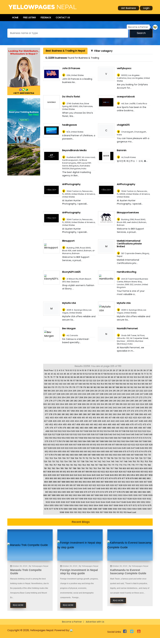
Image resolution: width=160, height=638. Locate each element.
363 (94, 410)
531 (71, 434)
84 (75, 377)
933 (142, 485)
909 (45, 485)
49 (77, 373)
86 (81, 377)
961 (46, 491)
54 (93, 373)
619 (120, 444)
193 (135, 387)
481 (73, 427)
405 (61, 417)
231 (71, 394)
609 (84, 444)
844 (89, 475)
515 (112, 431)
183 (98, 387)
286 (93, 400)
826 (121, 471)
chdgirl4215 (123, 124)
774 (125, 464)
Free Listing (29, 17)
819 (90, 471)
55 (96, 373)
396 (128, 414)
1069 (121, 505)
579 (63, 441)
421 (126, 417)
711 (83, 458)
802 (133, 468)
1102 (80, 512)
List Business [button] (128, 8)
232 (75, 394)
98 (118, 377)
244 (128, 394)
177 (77, 387)
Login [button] (146, 8)
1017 (77, 498)
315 (106, 404)
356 (64, 410)
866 (77, 478)
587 (97, 441)
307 (75, 404)
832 (146, 471)
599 (149, 441)
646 (128, 448)
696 (128, 454)
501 (55, 431)
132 (127, 380)
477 (55, 427)
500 (52, 431)
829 (134, 471)
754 (150, 461)
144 (64, 383)
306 (71, 404)
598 (145, 441)
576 (50, 441)
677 (46, 454)
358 (73, 410)
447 (136, 421)
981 (131, 491)
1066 (106, 505)
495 (136, 427)
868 (86, 478)
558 (81, 437)
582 (76, 441)
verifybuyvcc (124, 68)
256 (72, 397)
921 (90, 485)
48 (74, 373)
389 (98, 414)
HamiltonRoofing (126, 271)
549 (150, 434)
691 (106, 454)
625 (146, 444)
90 (93, 377)
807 (45, 471)
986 (45, 495)
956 (133, 488)
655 (60, 451)
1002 (115, 495)
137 (146, 380)
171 (56, 387)
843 (85, 475)
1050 (134, 502)
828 (129, 471)
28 (120, 370)
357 (68, 410)
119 (80, 380)
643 (115, 448)
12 (75, 370)
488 (104, 427)
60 (111, 373)
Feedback (46, 17)
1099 (67, 512)
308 (79, 404)
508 (86, 431)
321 (129, 404)
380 (59, 414)
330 (58, 407)
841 (76, 475)
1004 (125, 495)
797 (112, 468)
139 (45, 383)
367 (111, 410)
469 (127, 424)
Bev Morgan (69, 328)
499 (47, 431)
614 (102, 444)
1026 (120, 498)
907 (145, 481)
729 (45, 461)
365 (103, 410)
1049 (128, 502)
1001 (110, 495)
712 (86, 458)
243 (123, 394)
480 (69, 427)
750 (134, 461)
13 (78, 370)
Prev (51, 370)
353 (51, 410)
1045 (108, 502)
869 (90, 478)
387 (89, 414)
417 (110, 417)
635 (80, 448)
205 (74, 390)
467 (118, 424)
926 (112, 485)
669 (120, 451)
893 (85, 481)
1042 (92, 502)
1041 (88, 502)
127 (109, 380)
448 (141, 421)
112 (58, 380)
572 (140, 437)
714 (94, 458)
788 (74, 468)
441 (108, 421)
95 (109, 377)
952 (115, 488)
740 (91, 461)
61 (114, 373)
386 (85, 414)
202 (61, 390)
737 (78, 461)
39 (45, 373)
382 (67, 414)
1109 (110, 512)
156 (109, 383)
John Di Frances (71, 68)
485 (91, 427)
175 (70, 387)
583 (80, 441)
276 (50, 400)
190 (125, 387)
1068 (116, 505)
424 (140, 417)
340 (102, 407)
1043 (97, 502)
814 (72, 471)
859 (47, 478)
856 (142, 475)
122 (90, 380)
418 (113, 417)
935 (151, 485)
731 (53, 461)
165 (143, 383)
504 (69, 431)
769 (105, 464)
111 (56, 380)
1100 (71, 512)
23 (104, 370)
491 (117, 427)
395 (123, 414)
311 (91, 404)
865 (73, 478)
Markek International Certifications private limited (129, 243)
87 (84, 377)
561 (93, 437)
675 (145, 451)
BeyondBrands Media (74, 150)
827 (125, 471)
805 (146, 468)
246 (137, 394)
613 (98, 444)
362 (90, 410)
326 (151, 404)
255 (68, 397)
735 (70, 461)
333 (71, 407)
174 (66, 387)
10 (71, 370)
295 (132, 400)
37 (147, 370)
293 (123, 400)
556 (72, 437)
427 (46, 421)
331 (62, 407)
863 (64, 478)
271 (136, 397)
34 (138, 370)
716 (101, 458)
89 (90, 377)
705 (59, 458)
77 (54, 377)
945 (85, 488)
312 (94, 404)
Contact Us (63, 17)
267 (120, 397)
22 (101, 370)
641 (106, 448)
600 (45, 444)
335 (80, 407)
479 (64, 427)
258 (81, 397)
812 (64, 471)
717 (104, 458)
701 (149, 454)
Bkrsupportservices (128, 212)
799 (120, 468)
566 (116, 437)
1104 (88, 512)
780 (149, 464)
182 (95, 387)
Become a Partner (72, 621)
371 (128, 410)
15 (83, 370)
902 (123, 481)
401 (149, 414)
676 (149, 451)
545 (132, 434)
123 (94, 380)
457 (74, 424)
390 (102, 414)
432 (68, 421)
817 (83, 471)
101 (128, 377)
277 (55, 400)
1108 (106, 512)
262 (98, 397)
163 (135, 383)
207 (83, 390)
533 (79, 434)
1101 (75, 512)
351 (150, 407)
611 (91, 444)
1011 (50, 498)
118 (77, 380)
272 (140, 397)
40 (49, 373)
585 (89, 441)
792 (90, 468)
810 (57, 471)
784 (58, 468)
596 (136, 441)
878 (128, 478)
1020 (90, 498)
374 (141, 410)
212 (102, 390)
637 (88, 448)
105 (143, 377)
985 (149, 491)
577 (55, 441)
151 (91, 383)
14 (80, 370)
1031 (144, 498)
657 (68, 451)
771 (112, 464)
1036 (63, 502)
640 (102, 448)
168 (45, 387)
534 (84, 434)
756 (51, 464)
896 (98, 481)
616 (109, 444)
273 (145, 397)
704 (55, 458)
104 (139, 377)
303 (57, 404)
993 (75, 495)
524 (149, 431)
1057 (61, 505)
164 (139, 383)
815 (76, 471)
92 (99, 377)
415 (102, 417)
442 (113, 421)
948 (98, 488)
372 (132, 410)
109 (49, 380)
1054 (46, 505)
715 (97, 458)
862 (60, 478)
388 (93, 414)
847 (103, 475)
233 (80, 394)
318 (117, 404)
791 (86, 468)
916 (71, 485)
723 (128, 458)
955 (129, 488)
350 (146, 407)
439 (99, 421)
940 (63, 488)
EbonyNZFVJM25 (71, 271)
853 (129, 475)
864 (68, 478)
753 (146, 461)
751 (138, 461)
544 (128, 434)
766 (92, 464)
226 (50, 394)
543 (123, 434)
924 (103, 485)
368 (116, 410)
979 (123, 491)
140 (49, 383)
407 (70, 417)
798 (116, 468)
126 (106, 380)
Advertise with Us (95, 621)
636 (84, 448)
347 (133, 407)
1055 (51, 505)
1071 (130, 505)
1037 (68, 502)
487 (100, 427)
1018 (81, 498)
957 (137, 488)
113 (61, 380)
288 (102, 400)
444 (122, 421)
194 (139, 387)
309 (84, 404)
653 (51, 451)
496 (140, 427)
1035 (58, 502)
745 (112, 461)
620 (125, 444)
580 (67, 441)
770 (109, 464)
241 (114, 394)
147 (76, 383)
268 (124, 397)
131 (124, 380)
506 (77, 431)
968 (77, 491)
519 (127, 431)
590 (110, 441)
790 (83, 468)
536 (93, 434)
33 (135, 370)
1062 (86, 505)
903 (128, 481)
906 (141, 481)
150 (87, 383)
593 (123, 441)
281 (71, 400)
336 (84, 407)
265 (111, 397)
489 (109, 427)
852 (124, 475)
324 (142, 404)
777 (137, 464)
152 (94, 383)
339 (97, 407)
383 (71, 414)
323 (137, 404)
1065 (101, 505)
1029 (134, 498)
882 (144, 478)
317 (113, 404)
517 (120, 431)
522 (140, 431)
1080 (65, 508)
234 (84, 394)
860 (51, 478)
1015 (68, 498)
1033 (48, 502)
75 (48, 377)
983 (140, 491)
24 (107, 370)
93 (102, 377)
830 (138, 471)
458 (78, 424)
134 (135, 380)
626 (151, 444)
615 (106, 444)
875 (115, 478)
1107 (101, 512)
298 (145, 400)
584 (84, 441)
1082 (75, 508)
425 (144, 417)
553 (59, 437)
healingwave (69, 124)
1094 (134, 508)
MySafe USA (69, 303)
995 (84, 495)
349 (142, 407)
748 (125, 461)
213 (106, 390)
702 (47, 458)
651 (150, 448)
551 (50, 437)
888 (63, 481)
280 (67, 400)
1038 (73, 502)
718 (108, 458)
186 (110, 387)
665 (103, 451)
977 (114, 491)
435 (81, 421)
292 (119, 400)
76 (51, 377)
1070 (126, 505)
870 (94, 478)
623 (137, 444)
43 (58, 373)
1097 (149, 508)
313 (98, 404)
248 (146, 394)
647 (133, 448)
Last (134, 512)
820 (95, 471)
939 (58, 488)
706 (64, 458)
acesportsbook (126, 96)
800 (124, 468)
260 (90, 397)
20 (95, 370)
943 (76, 488)
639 (97, 448)
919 (82, 485)
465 (109, 424)
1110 (114, 512)
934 (146, 485)
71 (145, 373)
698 (137, 454)
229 (63, 394)
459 (83, 424)
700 (145, 454)
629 (54, 448)
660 (81, 451)
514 (109, 431)
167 (150, 383)
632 (67, 448)
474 (149, 424)
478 (60, 427)
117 (74, 380)
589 (106, 441)
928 (120, 485)
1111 (118, 512)
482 (77, 427)
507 (82, 431)
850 (116, 475)
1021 (95, 498)
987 (49, 495)
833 (150, 471)
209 (92, 390)
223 (146, 390)
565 (111, 437)
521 (135, 431)
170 (52, 387)
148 (80, 383)
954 (124, 488)
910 (49, 485)
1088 (105, 508)
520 (132, 431)
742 (99, 461)
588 (102, 441)
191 (128, 387)
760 (67, 464)
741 (95, 461)
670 (124, 451)
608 (79, 444)
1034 (53, 502)
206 (79, 390)
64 (123, 373)
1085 (90, 508)
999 (101, 495)
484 (86, 427)
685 (81, 454)
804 (141, 468)
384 (76, 414)
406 (66, 417)
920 (86, 485)
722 (123, 458)
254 (64, 397)
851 (120, 475)
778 (141, 464)
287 (97, 400)
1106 (97, 512)
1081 (70, 508)
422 (130, 417)
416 (106, 417)
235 (88, 394)
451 (46, 424)
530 (67, 434)
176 (73, 387)
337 (88, 407)
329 (54, 407)
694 (119, 454)
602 (53, 444)
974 (102, 491)
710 (80, 458)
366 (107, 410)
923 (99, 485)
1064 (96, 505)
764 (84, 464)
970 (86, 491)
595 (132, 441)
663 (94, 451)
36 (144, 370)
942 (71, 488)
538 (101, 434)
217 (121, 390)
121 (87, 380)
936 (45, 488)
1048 (123, 502)
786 (66, 468)
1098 (62, 512)
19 (93, 370)
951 (111, 488)
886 (55, 481)
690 (102, 454)
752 (142, 461)
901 (119, 481)
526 (50, 434)
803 (137, 468)
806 (150, 468)
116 (71, 380)
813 (68, 471)
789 (78, 468)
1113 (125, 512)
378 (50, 414)
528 (58, 434)
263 (102, 397)
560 (90, 437)
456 (69, 424)
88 (87, 377)
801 (128, 468)
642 (110, 448)
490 (113, 427)
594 (128, 441)
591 (114, 441)
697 (132, 454)
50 (81, 373)
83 (72, 377)
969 (81, 491)
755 (46, 464)
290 (110, 400)
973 (98, 491)
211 (99, 390)
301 (49, 404)
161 (128, 383)
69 (139, 373)
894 (89, 481)
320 (125, 404)
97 (115, 377)
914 (63, 485)
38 (150, 370)
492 (122, 427)
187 (113, 387)
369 (120, 410)
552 (55, 437)
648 (137, 448)
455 (65, 424)
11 (73, 370)
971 (89, 491)
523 (144, 431)
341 (106, 407)
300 (45, 404)
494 (131, 427)
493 (126, 427)
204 (70, 390)
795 (103, 468)
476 (51, 427)
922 (94, 485)
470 (132, 424)
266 (116, 397)
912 (56, 485)
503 (64, 431)
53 (89, 373)
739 (87, 461)
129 (117, 380)
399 (141, 414)
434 (77, 421)
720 (116, 458)
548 (146, 434)
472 (140, 424)
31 (129, 370)
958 (142, 488)
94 (105, 377)
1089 (110, 508)
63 (120, 373)
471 (136, 424)
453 (56, 424)
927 (116, 485)
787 (70, 468)
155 (106, 383)
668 (116, 451)
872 (102, 478)
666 (107, 451)
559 (85, 437)
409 (79, 417)
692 (110, 454)
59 (108, 373)
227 (54, 394)
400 (145, 414)
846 (98, 475)
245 (133, 394)
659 (77, 451)
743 (103, 461)
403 (52, 417)
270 (133, 397)
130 (120, 380)
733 (61, 461)
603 (57, 444)
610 (87, 444)
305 (66, 404)
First (46, 370)
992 (70, 495)
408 (74, 417)
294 (128, 400)
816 (79, 471)
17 (88, 370)
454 (60, 424)
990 (62, 495)
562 (98, 437)
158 (117, 383)
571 (136, 437)
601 (49, 444)
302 (53, 404)
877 (123, 478)
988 (54, 495)
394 (119, 414)
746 (117, 461)
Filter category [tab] (102, 51)
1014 (64, 498)
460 (87, 424)
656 (64, 451)
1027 (124, 498)
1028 (129, 498)
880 (136, 478)
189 (121, 387)
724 (132, 458)
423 (135, 417)
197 (150, 387)
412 (90, 417)
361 (85, 410)
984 (144, 491)
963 (55, 491)
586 (93, 441)
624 (142, 444)
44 (61, 373)
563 (102, 437)
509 (90, 431)
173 (62, 387)
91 (97, 377)
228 (58, 394)
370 (124, 410)
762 (75, 464)
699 (141, 454)
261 (93, 397)
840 (72, 475)
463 (100, 424)
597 (140, 441)
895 (94, 481)
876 (119, 478)
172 (59, 387)
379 (55, 414)
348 (137, 407)
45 (64, 373)
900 (115, 481)
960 (150, 488)
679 (55, 454)
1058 (66, 505)
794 (99, 468)
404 (56, 417)
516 (116, 431)
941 (67, 488)
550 (47, 437)
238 (101, 394)
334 (76, 407)
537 (97, 434)
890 (72, 481)
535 (88, 434)
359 (77, 410)
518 (123, 431)
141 (53, 383)
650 (146, 448)
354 (55, 410)
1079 (61, 508)
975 (106, 491)
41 (52, 373)
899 (111, 481)
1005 (130, 495)
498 (149, 427)
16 (85, 370)
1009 (150, 495)
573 (145, 437)
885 (50, 481)
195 (143, 387)
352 (46, 410)
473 (144, 424)
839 (67, 475)
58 (105, 373)
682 (67, 454)
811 (61, 471)
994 (79, 495)
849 (112, 475)
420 (122, 417)
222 (141, 390)
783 (53, 468)
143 (60, 383)
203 (66, 390)
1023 (104, 498)
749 (130, 461)
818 (87, 471)
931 (133, 485)
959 (146, 488)
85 (78, 377)
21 (98, 370)
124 (98, 380)
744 (108, 461)
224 (150, 390)
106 (146, 377)
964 (60, 491)
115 (68, 380)
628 (50, 448)
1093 (129, 508)
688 (94, 454)
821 (99, 471)
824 (112, 471)
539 (106, 434)
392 (110, 414)
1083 (80, 508)
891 (76, 481)
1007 (140, 495)
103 (135, 377)
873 (106, 478)
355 (60, 410)
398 (136, 414)
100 (124, 377)
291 (114, 400)
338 (93, 407)
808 (49, 471)
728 (149, 458)
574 (149, 437)
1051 (138, 502)
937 (49, 488)
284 (84, 400)
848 (107, 475)
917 (74, 485)
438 (95, 421)
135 (139, 380)
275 (46, 400)
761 (71, 464)
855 (138, 475)
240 (110, 394)
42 (54, 373)
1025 (114, 498)
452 (51, 424)
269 (128, 397)
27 (117, 370)
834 (45, 475)
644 (119, 448)
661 (85, 451)
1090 (115, 508)
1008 (145, 495)
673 (136, 451)
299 (149, 400)
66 (130, 373)
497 (144, 427)
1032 (149, 498)
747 (121, 461)
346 (128, 407)
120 (83, 380)
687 (89, 454)
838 (63, 475)
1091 (120, 508)
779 (145, 464)
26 (114, 370)
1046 (113, 502)
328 (50, 407)
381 (63, 414)
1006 (135, 495)
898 (107, 481)
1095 (139, 508)
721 (119, 458)
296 (136, 400)
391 (106, 414)
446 (132, 421)
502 (60, 431)
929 (125, 485)
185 (106, 387)
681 (63, 454)
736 (74, 461)
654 (55, 451)
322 (133, 404)
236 (93, 394)
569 (128, 437)
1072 (135, 505)
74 (45, 377)
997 (92, 495)
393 (115, 414)
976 (110, 491)
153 (98, 383)
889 (68, 481)
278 (59, 400)
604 (62, 444)
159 (120, 383)
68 (136, 373)
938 (54, 488)
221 (137, 390)
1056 (56, 505)
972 (93, 491)
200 (53, 390)
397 (132, 414)
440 (104, 421)
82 (69, 377)
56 (99, 373)
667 (111, 451)
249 (150, 394)
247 (141, 394)
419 (117, 417)
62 (117, 373)
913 (59, 485)
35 (141, 370)
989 (58, 495)
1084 (85, 508)
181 (91, 387)
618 (117, 444)
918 (78, 485)
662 (90, 451)
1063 (91, 505)
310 (87, 404)
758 (59, 464)
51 (84, 373)
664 (98, 451)
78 (57, 377)
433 (72, 421)
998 (97, 495)
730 (49, 461)
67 (133, 373)
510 (94, 431)
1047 (118, 502)
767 (96, 464)
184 (102, 387)
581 (71, 441)
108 (45, 380)
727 (145, 458)
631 (62, 448)
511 (98, 431)
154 (102, 383)
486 (95, 427)
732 (57, 461)
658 (73, 451)
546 (137, 434)
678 (51, 454)
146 (72, 383)
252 (55, 397)
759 (63, 464)
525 (45, 434)
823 (107, 471)
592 (119, 441)
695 (124, 454)
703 (51, 458)
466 (114, 424)
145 (68, 383)
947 (94, 488)
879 (132, 478)
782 (49, 468)
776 (133, 464)
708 (72, 458)
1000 (106, 495)
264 (107, 397)
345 (124, 407)
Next (129, 512)
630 (58, 448)
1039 (78, 502)
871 (98, 478)
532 (75, 434)
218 (125, 390)
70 (142, 373)
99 (121, 377)
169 (49, 387)
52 (86, 373)
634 (76, 448)
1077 (51, 508)
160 (124, 383)
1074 (144, 505)
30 (126, 370)
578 (59, 441)
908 (150, 481)
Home (15, 17)
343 (115, 407)
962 (51, 491)
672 (132, 451)
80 (63, 377)
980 (127, 491)
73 (150, 373)
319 (120, 404)
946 (89, 488)
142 (56, 383)
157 (113, 383)
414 (98, 417)
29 (123, 370)
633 (71, 448)
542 (119, 434)
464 (105, 424)
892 (80, 481)
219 (129, 390)
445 (127, 421)
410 (83, 417)
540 (110, 434)
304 (62, 404)
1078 (56, 508)
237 (97, 394)
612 (94, 444)
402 (47, 417)
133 (131, 380)
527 (54, 434)
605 (66, 444)
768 (100, 464)
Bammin (121, 150)
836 (54, 475)
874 (111, 478)
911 (52, 485)
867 (81, 478)
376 (149, 410)
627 (45, 448)
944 (80, 488)
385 (80, 414)
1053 (148, 502)
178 (80, 387)
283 (80, 400)
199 (49, 390)
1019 (85, 498)
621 (129, 444)
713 (90, 458)
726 (140, 458)
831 (142, 471)
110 (53, 380)
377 (46, 414)
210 (96, 390)
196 (147, 387)
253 (59, 397)
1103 (84, 512)
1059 (71, 505)
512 (101, 431)
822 (103, 471)
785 (62, 468)
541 (114, 434)
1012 (55, 498)
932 (137, 485)
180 (88, 387)
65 (126, 373)
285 (89, 400)
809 (54, 471)
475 (47, 427)
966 (68, 491)
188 (117, 387)
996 (88, 495)
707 (68, 458)
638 (93, 448)
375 (145, 410)
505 (73, 431)
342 (110, 407)
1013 (59, 498)
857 (146, 475)
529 (63, 434)
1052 (143, 502)
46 (68, 373)
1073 (140, 505)
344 (119, 407)
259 (85, 397)
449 (145, 421)
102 (131, 377)
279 (63, 400)
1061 (81, 505)
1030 (139, 498)
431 (63, 421)
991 (66, 495)
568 (124, 437)
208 (87, 390)
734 (66, 461)
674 (141, 451)
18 (90, 370)
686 (85, 454)
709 (76, 458)
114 (65, 380)
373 (136, 410)
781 (45, 468)
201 (57, 390)
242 (119, 394)
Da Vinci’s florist (71, 96)
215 (114, 390)
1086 (95, 508)
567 (120, 437)
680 (59, 454)
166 (146, 383)
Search (141, 33)
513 (105, 431)
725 (136, 458)
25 (111, 370)
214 (110, 390)
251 (50, 397)
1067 (111, 505)
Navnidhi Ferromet (127, 328)
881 (140, 478)
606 (71, 444)
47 (71, 373)
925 (108, 485)
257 (77, 397)
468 (123, 424)
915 (67, 485)
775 (129, 464)
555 (68, 437)
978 (119, 491)
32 (132, 370)
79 (60, 377)
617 (113, 444)
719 (111, 458)
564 (107, 437)
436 (86, 421)
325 (146, 404)
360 (81, 410)
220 (133, 390)
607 (75, 444)
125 (102, 380)
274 (149, 397)
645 (124, 448)
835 (50, 475)
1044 (103, 502)
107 (150, 377)
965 (64, 491)
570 (133, 437)
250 (47, 397)
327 (45, 407)
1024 (109, 498)
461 (91, 424)
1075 (149, 505)
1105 (93, 512)
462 (96, 424)
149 (84, 383)
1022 (99, 498)
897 (102, 481)
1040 (83, 502)
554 (64, 437)
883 (149, 478)
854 (133, 475)
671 (128, 451)
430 (59, 421)
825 (116, 471)
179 (84, 387)
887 (59, 481)
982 (135, 491)
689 (98, 454)
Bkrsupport (68, 240)
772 (116, 464)
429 (55, 421)
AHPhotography (71, 184)
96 (112, 377)
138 (150, 380)
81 (66, 377)
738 (82, 461)
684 (76, 454)
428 (50, 421)
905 (137, 481)
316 (109, 404)
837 (58, 475)
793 (95, 468)
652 (46, 451)
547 (141, 434)
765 (88, 464)
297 (140, 400)
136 (142, 380)
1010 (47, 498)
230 (67, 394)
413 (94, 417)
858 (150, 475)
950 (107, 488)
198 (45, 390)
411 (86, 417)
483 (82, 427)
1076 (46, 508)
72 (147, 373)
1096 (144, 508)
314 (102, 404)
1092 (124, 508)
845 (94, 475)
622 (133, 444)
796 (108, 468)
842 (80, 475)
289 (106, 400)
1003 (120, 495)
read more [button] (18, 605)
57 (102, 373)
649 (142, 448)
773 (120, 464)
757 (55, 464)
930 (129, 485)
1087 (100, 508)
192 (131, 387)
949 (103, 488)
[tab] (65, 51)
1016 (72, 498)
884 (46, 481)
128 (113, 380)
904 (132, 481)
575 (46, 441)
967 (73, 491)
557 (77, 437)
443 (117, 421)
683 (72, 454)
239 (106, 394)
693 (115, 454)
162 (131, 383)
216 (118, 390)
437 (90, 421)
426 (149, 417)
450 (150, 421)
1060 (76, 505)
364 (98, 410)
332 (67, 407)
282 (76, 400)
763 (79, 464)
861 (55, 478)
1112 (121, 512)
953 (120, 488)
